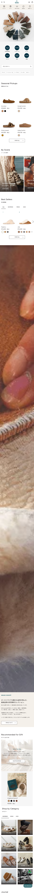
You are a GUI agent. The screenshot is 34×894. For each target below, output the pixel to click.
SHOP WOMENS (17, 761)
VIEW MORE (17, 34)
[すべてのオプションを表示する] (31, 231)
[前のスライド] (2, 25)
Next (32, 222)
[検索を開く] (4, 2)
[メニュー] (2, 2)
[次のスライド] (32, 25)
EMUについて (9, 722)
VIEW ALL (17, 140)
